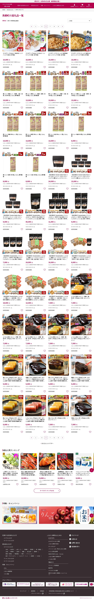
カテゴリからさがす (8, 546)
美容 (23, 553)
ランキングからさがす (9, 558)
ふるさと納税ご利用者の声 (54, 556)
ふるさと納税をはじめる (58, 5)
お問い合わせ (76, 543)
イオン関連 (6, 573)
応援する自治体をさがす (23, 5)
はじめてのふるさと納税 (54, 541)
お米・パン (19, 549)
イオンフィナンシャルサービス (55, 593)
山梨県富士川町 (6, 484)
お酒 (7, 551)
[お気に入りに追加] (22, 67)
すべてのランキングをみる (47, 490)
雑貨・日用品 (9, 553)
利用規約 (42, 591)
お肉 (7, 549)
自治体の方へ (76, 546)
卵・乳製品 (38, 549)
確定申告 (50, 568)
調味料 (35, 551)
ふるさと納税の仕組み (53, 543)
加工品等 (29, 551)
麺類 (23, 551)
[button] (92, 470)
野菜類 (31, 549)
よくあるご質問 (52, 559)
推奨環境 (33, 591)
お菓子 (17, 551)
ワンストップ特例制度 (53, 565)
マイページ (75, 535)
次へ (62, 26)
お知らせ (74, 539)
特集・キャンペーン (45, 5)
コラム (5, 568)
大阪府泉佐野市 (43, 484)
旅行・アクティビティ (11, 556)
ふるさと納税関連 (8, 571)
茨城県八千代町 (61, 484)
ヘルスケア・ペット (23, 556)
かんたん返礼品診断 (53, 551)
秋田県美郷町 (6, 67)
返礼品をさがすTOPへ (48, 443)
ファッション (29, 553)
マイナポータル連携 (53, 570)
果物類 (25, 549)
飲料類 (12, 551)
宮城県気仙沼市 (24, 484)
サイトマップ (23, 591)
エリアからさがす (8, 538)
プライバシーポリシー (36, 593)
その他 (38, 556)
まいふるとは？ (52, 546)
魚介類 (12, 549)
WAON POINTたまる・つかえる (55, 554)
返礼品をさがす (34, 5)
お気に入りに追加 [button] (22, 67)
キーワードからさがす (9, 540)
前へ (31, 26)
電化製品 (17, 553)
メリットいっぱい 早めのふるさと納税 (57, 548)
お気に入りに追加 (17, 484)
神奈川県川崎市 (79, 484)
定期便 (32, 556)
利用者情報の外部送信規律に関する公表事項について (61, 591)
